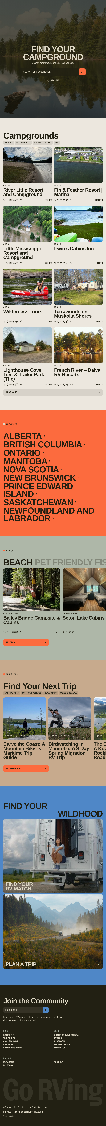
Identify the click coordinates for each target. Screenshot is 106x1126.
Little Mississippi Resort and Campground (22, 253)
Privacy (7, 1112)
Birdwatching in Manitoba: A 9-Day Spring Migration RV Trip (68, 751)
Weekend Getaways (68, 693)
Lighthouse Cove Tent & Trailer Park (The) (23, 374)
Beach (18, 562)
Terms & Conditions (23, 1112)
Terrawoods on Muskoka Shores (73, 313)
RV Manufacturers (12, 1048)
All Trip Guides (13, 768)
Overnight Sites (23, 143)
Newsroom (59, 1041)
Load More (11, 392)
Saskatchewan (39, 502)
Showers (9, 143)
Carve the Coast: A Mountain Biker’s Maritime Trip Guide (24, 751)
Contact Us (59, 1048)
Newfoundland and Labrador (48, 514)
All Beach (11, 642)
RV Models (8, 1035)
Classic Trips (51, 693)
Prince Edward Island (38, 490)
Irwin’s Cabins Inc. (74, 248)
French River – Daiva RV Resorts (77, 372)
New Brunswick (40, 478)
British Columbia (43, 444)
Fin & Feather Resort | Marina (78, 192)
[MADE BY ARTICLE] (9, 1116)
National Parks (12, 693)
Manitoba (26, 461)
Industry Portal (62, 1045)
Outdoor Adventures (31, 693)
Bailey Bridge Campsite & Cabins (31, 620)
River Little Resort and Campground (23, 192)
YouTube (58, 1062)
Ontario (22, 453)
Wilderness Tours (22, 311)
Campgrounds (10, 1041)
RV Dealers (8, 1045)
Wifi (57, 143)
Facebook (8, 1065)
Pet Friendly (64, 562)
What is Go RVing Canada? (67, 1035)
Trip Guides (9, 1038)
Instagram (8, 1062)
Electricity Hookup (42, 143)
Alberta (23, 436)
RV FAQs (58, 1038)
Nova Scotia (32, 469)
